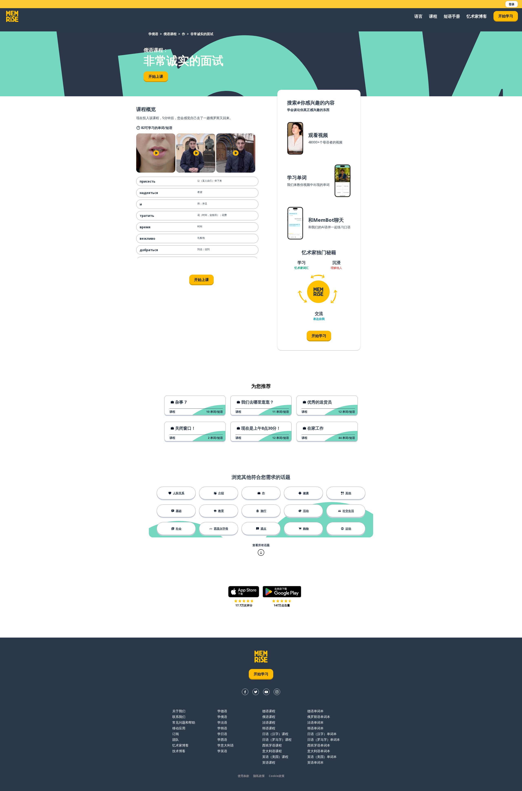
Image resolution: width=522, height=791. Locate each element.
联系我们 (178, 716)
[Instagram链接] (277, 692)
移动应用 (178, 728)
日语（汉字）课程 (275, 734)
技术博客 (178, 751)
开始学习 (505, 15)
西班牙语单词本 (318, 745)
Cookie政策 (276, 776)
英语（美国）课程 (275, 756)
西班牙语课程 (272, 745)
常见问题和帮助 (183, 722)
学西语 (222, 739)
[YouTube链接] (266, 692)
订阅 (175, 734)
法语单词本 (315, 722)
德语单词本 (315, 711)
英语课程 (268, 762)
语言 (418, 16)
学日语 (222, 734)
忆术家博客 (477, 16)
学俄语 (153, 34)
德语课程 (268, 711)
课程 (433, 16)
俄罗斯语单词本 (318, 716)
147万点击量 (282, 605)
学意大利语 (225, 745)
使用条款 (243, 776)
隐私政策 (259, 776)
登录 (511, 4)
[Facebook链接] (245, 692)
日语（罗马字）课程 (277, 739)
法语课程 (268, 722)
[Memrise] (12, 16)
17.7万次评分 (243, 605)
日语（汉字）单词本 (322, 734)
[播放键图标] (156, 153)
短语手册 (452, 16)
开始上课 (155, 76)
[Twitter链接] (255, 692)
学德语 (222, 711)
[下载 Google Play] (282, 591)
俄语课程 (170, 34)
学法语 (222, 722)
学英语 (222, 751)
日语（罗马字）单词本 (323, 739)
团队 (175, 739)
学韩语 (222, 728)
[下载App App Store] (243, 591)
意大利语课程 (272, 751)
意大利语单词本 (318, 751)
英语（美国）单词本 (322, 756)
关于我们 (178, 711)
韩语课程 (268, 728)
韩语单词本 (315, 728)
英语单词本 (315, 762)
